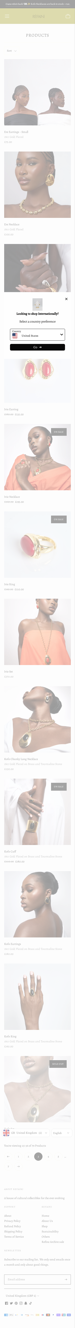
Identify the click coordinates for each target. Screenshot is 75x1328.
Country (16, 331)
